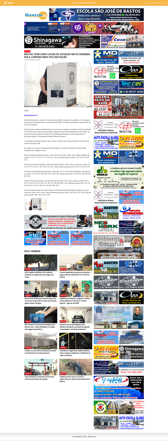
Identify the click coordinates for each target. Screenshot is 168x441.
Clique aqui (164, 3)
